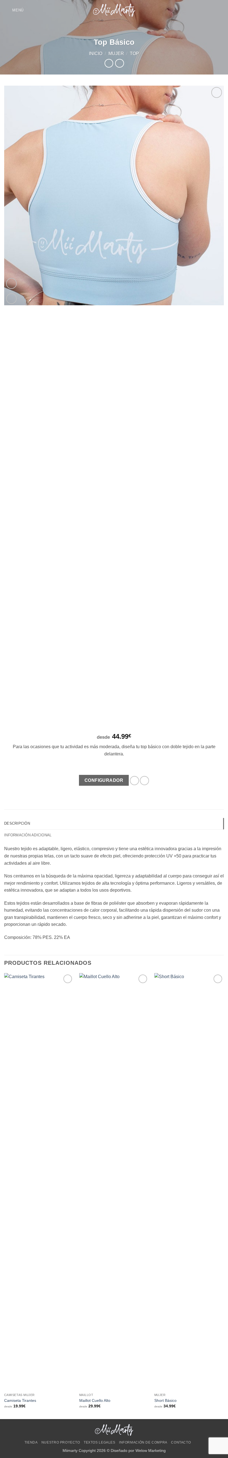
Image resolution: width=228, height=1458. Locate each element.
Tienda (31, 1442)
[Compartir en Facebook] (134, 780)
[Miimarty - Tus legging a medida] (114, 10)
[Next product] (109, 63)
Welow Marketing (150, 1450)
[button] (14, 10)
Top (134, 53)
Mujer (116, 53)
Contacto (181, 1442)
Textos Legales (99, 1442)
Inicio (95, 53)
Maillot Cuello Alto (94, 1400)
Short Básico (165, 1400)
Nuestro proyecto (60, 1442)
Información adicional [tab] (27, 835)
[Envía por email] (144, 780)
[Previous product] (119, 63)
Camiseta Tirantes (20, 1400)
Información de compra (143, 1442)
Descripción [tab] (17, 823)
